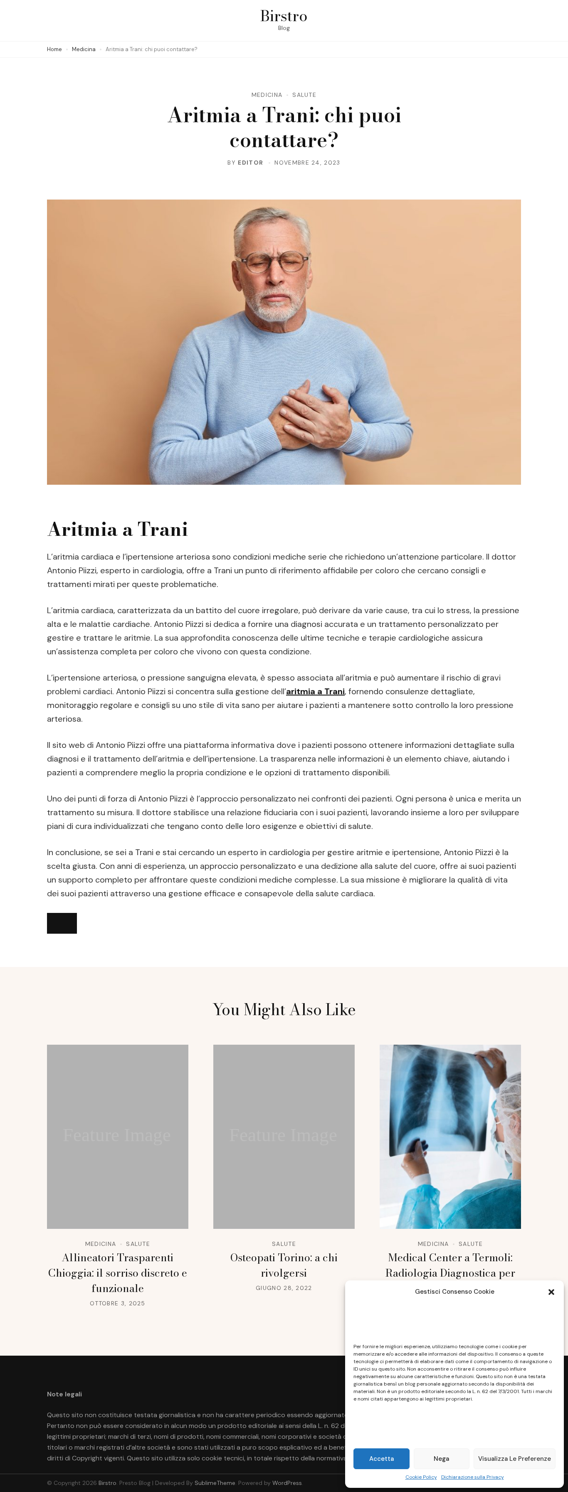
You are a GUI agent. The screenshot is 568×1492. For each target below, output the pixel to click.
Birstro (284, 15)
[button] (551, 1292)
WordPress (287, 1483)
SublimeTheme (215, 1483)
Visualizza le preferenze (514, 1459)
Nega (441, 1459)
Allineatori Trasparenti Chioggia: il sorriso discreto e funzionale (117, 1273)
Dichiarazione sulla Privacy (472, 1477)
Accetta (381, 1459)
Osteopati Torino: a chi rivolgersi (284, 1265)
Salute (304, 95)
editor (250, 162)
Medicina (267, 95)
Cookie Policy (421, 1477)
